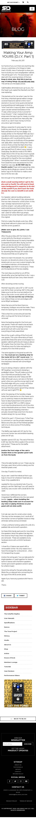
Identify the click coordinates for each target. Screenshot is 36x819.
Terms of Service (26, 801)
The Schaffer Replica (12, 614)
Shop (6, 649)
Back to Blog (19, 719)
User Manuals (9, 618)
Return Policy (18, 773)
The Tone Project (10, 631)
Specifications (9, 623)
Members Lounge (10, 662)
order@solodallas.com (18, 794)
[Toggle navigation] (32, 9)
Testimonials (18, 767)
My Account (12, 2)
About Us (7, 645)
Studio (6, 640)
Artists (6, 653)
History (7, 636)
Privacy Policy (11, 801)
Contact (18, 771)
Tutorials (7, 666)
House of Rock (9, 658)
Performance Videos (12, 675)
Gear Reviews (9, 671)
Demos (7, 627)
